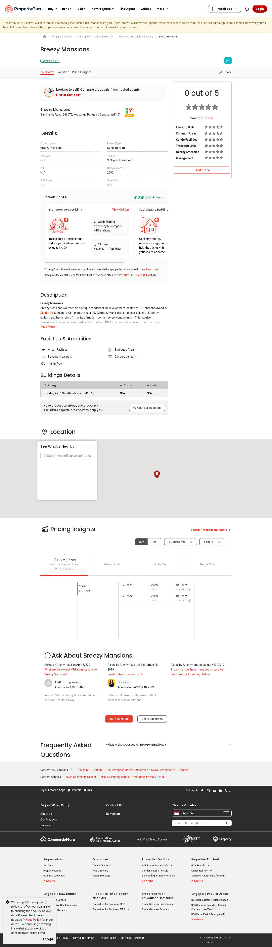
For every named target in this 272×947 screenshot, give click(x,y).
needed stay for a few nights (126, 674)
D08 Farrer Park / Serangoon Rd (208, 914)
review (208, 118)
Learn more (152, 269)
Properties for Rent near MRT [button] (109, 909)
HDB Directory (100, 870)
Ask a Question (119, 719)
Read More (47, 326)
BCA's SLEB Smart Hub (135, 275)
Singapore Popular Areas (209, 894)
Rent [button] (65, 9)
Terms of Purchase (132, 937)
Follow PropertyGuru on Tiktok (230, 790)
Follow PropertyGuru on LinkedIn (220, 790)
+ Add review (201, 170)
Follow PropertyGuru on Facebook (201, 790)
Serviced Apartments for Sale (158, 875)
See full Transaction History (209, 529)
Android (76, 790)
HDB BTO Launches (54, 875)
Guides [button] (146, 9)
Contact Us (114, 805)
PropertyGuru (53, 859)
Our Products (48, 819)
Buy (141, 541)
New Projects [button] (101, 9)
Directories (101, 859)
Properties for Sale (155, 859)
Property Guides (52, 870)
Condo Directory (102, 865)
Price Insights (81, 72)
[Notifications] (247, 9)
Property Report (191, 839)
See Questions (152, 719)
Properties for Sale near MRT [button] (109, 904)
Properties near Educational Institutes (158, 896)
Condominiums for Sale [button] (155, 870)
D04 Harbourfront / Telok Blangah (209, 900)
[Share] (228, 60)
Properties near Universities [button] (157, 904)
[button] (157, 474)
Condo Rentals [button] (199, 870)
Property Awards (105, 839)
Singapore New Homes (59, 894)
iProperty (222, 839)
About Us (46, 813)
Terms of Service (83, 937)
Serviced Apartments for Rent (208, 875)
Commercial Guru (57, 839)
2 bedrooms (176, 541)
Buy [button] (50, 9)
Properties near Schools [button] (155, 909)
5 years (208, 541)
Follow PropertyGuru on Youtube (213, 790)
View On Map (120, 209)
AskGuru (48, 865)
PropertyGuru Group (55, 805)
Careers (45, 825)
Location (63, 72)
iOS (89, 790)
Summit (152, 839)
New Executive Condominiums (60, 905)
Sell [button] (80, 9)
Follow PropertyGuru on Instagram (207, 790)
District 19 (46, 312)
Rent (154, 541)
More (160, 9)
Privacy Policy (32, 919)
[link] (103, 92)
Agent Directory (101, 875)
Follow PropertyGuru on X (225, 790)
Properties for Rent (205, 859)
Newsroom (113, 813)
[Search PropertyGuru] (226, 823)
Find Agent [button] (127, 9)
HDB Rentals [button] (198, 865)
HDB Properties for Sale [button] (155, 865)
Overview (47, 72)
